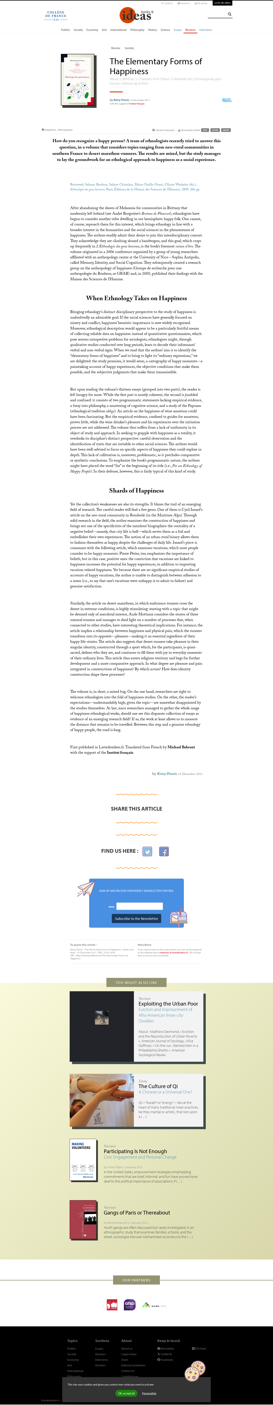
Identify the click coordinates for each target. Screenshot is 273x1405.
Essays (178, 30)
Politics (65, 30)
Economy (92, 30)
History (152, 30)
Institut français (136, 103)
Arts (104, 30)
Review (115, 48)
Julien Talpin (115, 1167)
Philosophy (137, 30)
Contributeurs (129, 1376)
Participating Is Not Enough (135, 1151)
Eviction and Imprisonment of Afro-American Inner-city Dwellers (165, 1015)
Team (124, 1360)
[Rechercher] (230, 14)
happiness (50, 129)
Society (78, 30)
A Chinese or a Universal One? (165, 1092)
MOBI (226, 130)
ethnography (65, 129)
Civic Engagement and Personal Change (140, 1157)
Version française (165, 130)
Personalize (149, 1393)
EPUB (215, 130)
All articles (202, 3)
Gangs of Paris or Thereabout (137, 1212)
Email (111, 906)
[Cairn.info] (154, 1305)
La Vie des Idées (222, 2)
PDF (205, 130)
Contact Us (127, 1371)
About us (126, 1348)
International (118, 30)
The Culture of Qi (158, 1086)
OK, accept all (126, 1393)
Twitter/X (168, 3)
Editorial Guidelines (133, 1365)
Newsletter (167, 1348)
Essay (143, 1080)
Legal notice (128, 1354)
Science (165, 30)
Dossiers (100, 1365)
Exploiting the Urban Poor (168, 1003)
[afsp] (130, 1304)
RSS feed (200, 1348)
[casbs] (112, 1304)
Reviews (190, 30)
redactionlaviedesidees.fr (174, 952)
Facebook (185, 3)
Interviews (205, 30)
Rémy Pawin (121, 100)
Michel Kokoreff (117, 1223)
